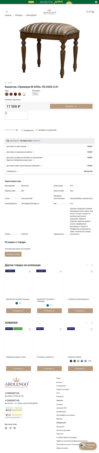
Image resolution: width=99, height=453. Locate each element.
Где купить (60, 427)
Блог (58, 393)
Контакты (60, 396)
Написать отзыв (13, 254)
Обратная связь (62, 448)
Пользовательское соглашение (68, 444)
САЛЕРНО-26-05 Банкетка (78, 299)
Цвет (7, 91)
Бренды (59, 419)
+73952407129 (12, 393)
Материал (36, 91)
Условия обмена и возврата (67, 437)
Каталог (59, 382)
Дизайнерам (61, 412)
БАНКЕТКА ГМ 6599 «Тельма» (18, 299)
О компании (61, 386)
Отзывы (59, 404)
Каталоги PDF (62, 408)
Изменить (36, 141)
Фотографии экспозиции (66, 415)
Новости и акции (63, 389)
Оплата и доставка (63, 430)
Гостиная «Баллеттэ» (45, 357)
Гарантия (60, 434)
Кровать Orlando (74, 357)
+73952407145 (12, 400)
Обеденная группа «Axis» (16, 357)
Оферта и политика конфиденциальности (72, 441)
